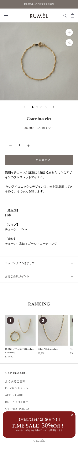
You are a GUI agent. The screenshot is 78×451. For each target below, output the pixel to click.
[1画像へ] (32, 107)
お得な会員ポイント (17, 276)
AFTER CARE (14, 395)
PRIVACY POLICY (16, 388)
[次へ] (53, 107)
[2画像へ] (37, 107)
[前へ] (24, 107)
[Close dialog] (72, 414)
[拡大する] (69, 32)
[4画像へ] (46, 107)
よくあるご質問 (15, 381)
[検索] (65, 15)
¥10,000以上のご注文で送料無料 (39, 4)
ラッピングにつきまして (20, 263)
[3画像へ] (41, 107)
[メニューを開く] (6, 15)
